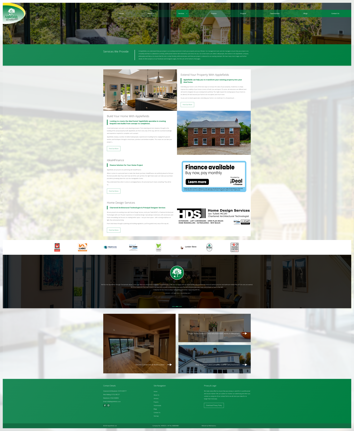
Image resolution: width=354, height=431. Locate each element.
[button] (173, 306)
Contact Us (335, 13)
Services (181, 13)
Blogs (305, 13)
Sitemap (156, 416)
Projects (243, 13)
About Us (151, 13)
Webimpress (212, 426)
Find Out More (187, 105)
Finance (213, 13)
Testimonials (275, 13)
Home (121, 13)
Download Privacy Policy (214, 405)
